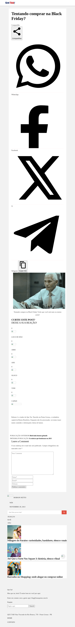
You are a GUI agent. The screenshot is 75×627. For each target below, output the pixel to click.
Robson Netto (17, 414)
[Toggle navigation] (2, 2)
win (11, 503)
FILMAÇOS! (11, 516)
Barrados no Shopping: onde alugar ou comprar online (35, 576)
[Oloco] (63, 556)
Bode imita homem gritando (38, 436)
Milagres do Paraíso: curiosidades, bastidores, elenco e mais (37, 540)
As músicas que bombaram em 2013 (40, 438)
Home (9, 618)
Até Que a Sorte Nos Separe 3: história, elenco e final (33, 558)
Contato (11, 622)
